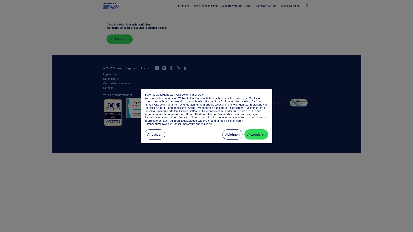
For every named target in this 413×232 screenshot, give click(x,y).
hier (211, 124)
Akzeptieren (256, 134)
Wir (147, 98)
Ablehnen (232, 134)
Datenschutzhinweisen (158, 124)
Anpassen (154, 134)
